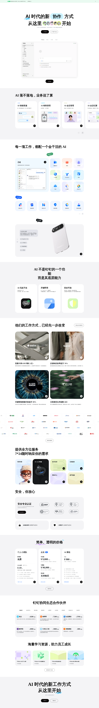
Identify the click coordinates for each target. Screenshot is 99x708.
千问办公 (42, 39)
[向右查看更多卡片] (83, 214)
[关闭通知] (95, 1)
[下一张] (82, 133)
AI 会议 (56, 39)
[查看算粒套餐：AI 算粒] (81, 582)
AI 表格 (52, 39)
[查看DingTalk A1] (62, 240)
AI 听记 (47, 39)
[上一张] (78, 133)
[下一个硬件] (17, 242)
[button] (26, 619)
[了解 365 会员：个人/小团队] (34, 582)
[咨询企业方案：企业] (58, 582)
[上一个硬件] (17, 239)
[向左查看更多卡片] (80, 214)
